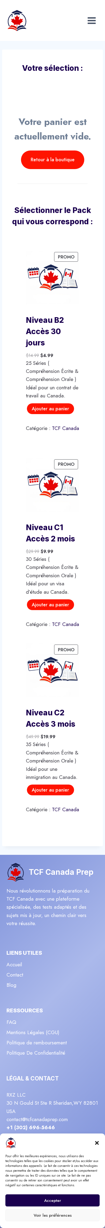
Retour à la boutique (53, 159)
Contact (14, 974)
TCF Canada (65, 428)
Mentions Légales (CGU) (32, 1032)
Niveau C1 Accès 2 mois (50, 533)
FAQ (11, 1022)
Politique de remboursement (36, 1042)
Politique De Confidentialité (35, 1052)
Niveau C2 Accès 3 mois (50, 718)
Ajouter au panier (50, 408)
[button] (97, 1143)
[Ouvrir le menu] (92, 20)
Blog (11, 985)
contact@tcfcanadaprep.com (37, 1119)
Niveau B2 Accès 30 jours (45, 331)
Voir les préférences (53, 1215)
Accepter (52, 1200)
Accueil (14, 964)
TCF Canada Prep (61, 872)
